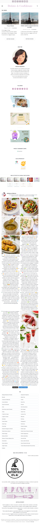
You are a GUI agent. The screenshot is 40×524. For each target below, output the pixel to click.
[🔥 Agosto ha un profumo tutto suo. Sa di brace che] (11, 282)
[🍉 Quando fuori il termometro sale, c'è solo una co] (29, 320)
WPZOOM (32, 521)
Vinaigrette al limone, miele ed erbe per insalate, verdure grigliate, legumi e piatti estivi (20, 506)
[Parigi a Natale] (10, 13)
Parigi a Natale (10, 25)
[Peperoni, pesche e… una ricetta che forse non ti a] (29, 357)
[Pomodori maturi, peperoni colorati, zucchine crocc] (29, 376)
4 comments (14, 28)
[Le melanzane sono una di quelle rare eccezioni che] (29, 282)
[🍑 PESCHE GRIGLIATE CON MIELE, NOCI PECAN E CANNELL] (11, 207)
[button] (2, 6)
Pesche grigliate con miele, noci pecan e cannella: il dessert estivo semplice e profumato (20, 504)
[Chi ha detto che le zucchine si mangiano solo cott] (11, 320)
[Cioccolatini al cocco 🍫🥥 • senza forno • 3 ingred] (11, 357)
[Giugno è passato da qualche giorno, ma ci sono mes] (11, 376)
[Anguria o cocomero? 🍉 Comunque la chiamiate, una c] (29, 339)
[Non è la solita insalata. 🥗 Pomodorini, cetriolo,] (29, 207)
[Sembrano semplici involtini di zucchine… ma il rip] (29, 226)
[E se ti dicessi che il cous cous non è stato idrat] (11, 339)
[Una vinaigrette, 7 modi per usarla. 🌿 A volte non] (11, 226)
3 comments (33, 29)
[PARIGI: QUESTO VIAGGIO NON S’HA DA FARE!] (29, 13)
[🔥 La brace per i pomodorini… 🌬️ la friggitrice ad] (11, 263)
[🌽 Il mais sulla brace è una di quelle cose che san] (11, 245)
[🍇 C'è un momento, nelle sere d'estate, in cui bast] (29, 263)
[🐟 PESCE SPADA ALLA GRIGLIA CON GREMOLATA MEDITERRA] (29, 245)
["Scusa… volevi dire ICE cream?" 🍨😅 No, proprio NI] (29, 301)
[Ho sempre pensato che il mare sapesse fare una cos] (11, 301)
